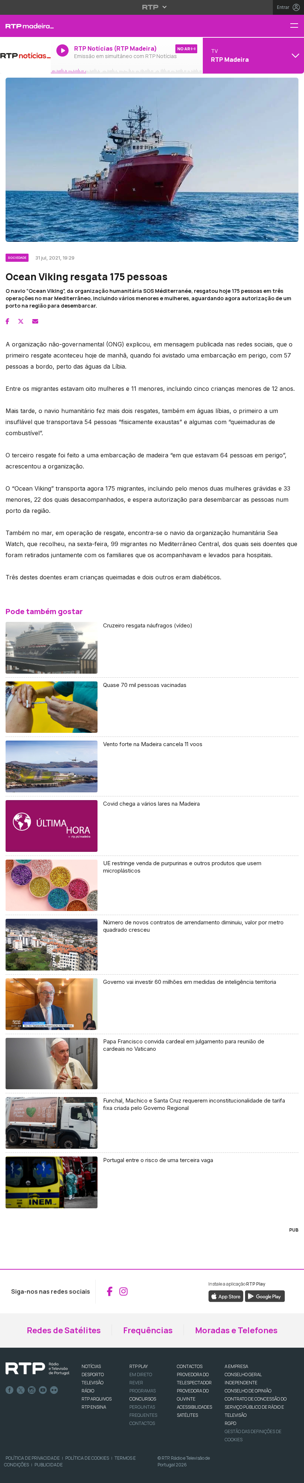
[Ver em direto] (25, 55)
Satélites (187, 1415)
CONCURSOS (142, 1399)
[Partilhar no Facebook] (7, 321)
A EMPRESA (236, 1366)
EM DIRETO (140, 1374)
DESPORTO (93, 1374)
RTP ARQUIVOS (97, 1399)
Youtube (43, 1390)
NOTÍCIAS (91, 1366)
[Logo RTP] (37, 1368)
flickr (54, 1390)
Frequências (148, 1330)
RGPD (230, 1423)
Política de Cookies (87, 1458)
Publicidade (48, 1465)
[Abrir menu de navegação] (297, 26)
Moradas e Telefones (236, 1330)
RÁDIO (88, 1391)
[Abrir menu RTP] (152, 7)
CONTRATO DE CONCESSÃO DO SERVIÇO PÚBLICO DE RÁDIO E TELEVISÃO (256, 1407)
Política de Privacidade (33, 1458)
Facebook (10, 1390)
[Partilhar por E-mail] (35, 321)
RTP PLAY (138, 1366)
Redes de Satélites (64, 1330)
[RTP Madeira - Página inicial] (25, 26)
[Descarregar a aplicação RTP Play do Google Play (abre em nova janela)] (265, 1295)
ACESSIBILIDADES (194, 1407)
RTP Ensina (94, 1407)
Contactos (142, 1423)
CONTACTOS (189, 1366)
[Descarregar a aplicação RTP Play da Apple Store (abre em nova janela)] (226, 1295)
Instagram (32, 1390)
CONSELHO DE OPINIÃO (248, 1391)
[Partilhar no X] (21, 321)
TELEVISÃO (92, 1382)
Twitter (21, 1390)
